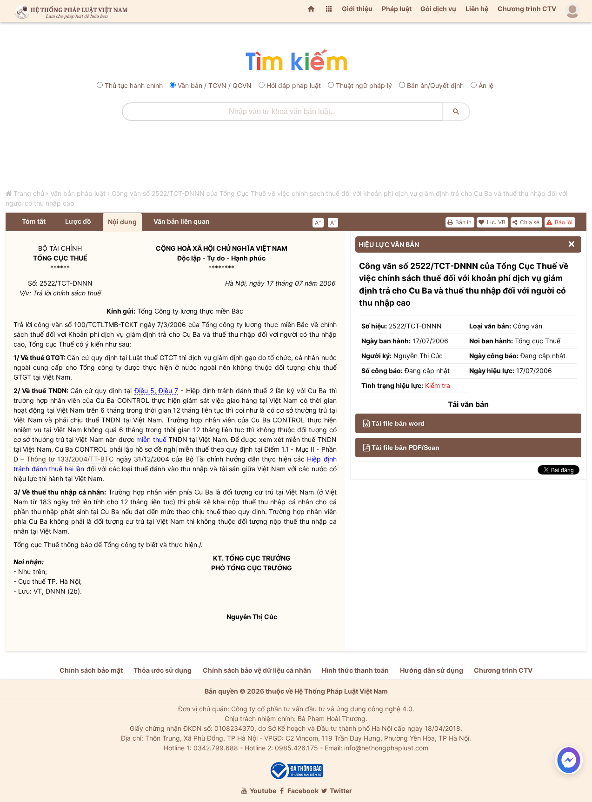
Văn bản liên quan (181, 221)
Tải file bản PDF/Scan (405, 447)
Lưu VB (496, 222)
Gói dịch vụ (438, 9)
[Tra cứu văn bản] (296, 61)
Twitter (340, 791)
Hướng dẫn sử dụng (431, 670)
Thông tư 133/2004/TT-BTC (70, 459)
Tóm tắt (34, 221)
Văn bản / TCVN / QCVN (215, 85)
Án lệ (486, 85)
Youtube (262, 791)
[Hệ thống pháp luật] (69, 11)
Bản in (463, 222)
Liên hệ (477, 9)
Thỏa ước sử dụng (162, 670)
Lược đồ (78, 221)
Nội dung (122, 222)
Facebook (302, 791)
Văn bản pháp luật (78, 193)
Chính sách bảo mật (91, 670)
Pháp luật (397, 9)
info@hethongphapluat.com (386, 748)
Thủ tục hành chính (134, 85)
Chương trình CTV (527, 9)
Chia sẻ (529, 222)
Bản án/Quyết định (435, 85)
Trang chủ (28, 193)
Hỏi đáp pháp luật (293, 85)
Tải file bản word (398, 423)
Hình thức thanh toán (355, 670)
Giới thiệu (357, 9)
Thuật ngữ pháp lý (364, 85)
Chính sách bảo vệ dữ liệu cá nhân (257, 670)
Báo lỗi (562, 222)
